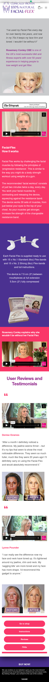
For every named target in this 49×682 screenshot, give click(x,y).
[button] (24, 624)
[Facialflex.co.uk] (18, 7)
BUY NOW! (24, 664)
